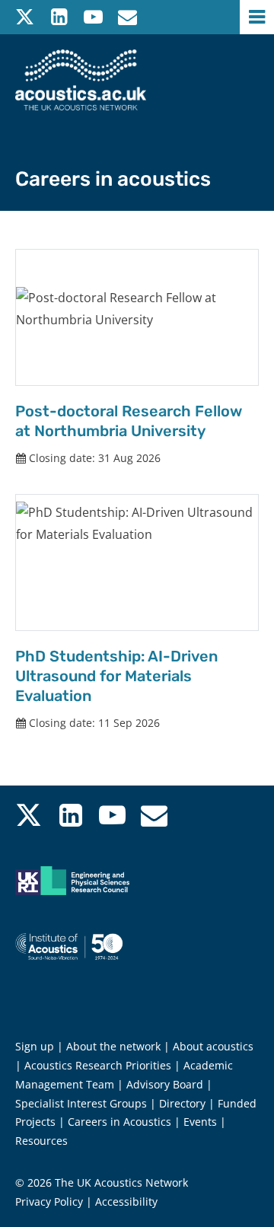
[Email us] (127, 17)
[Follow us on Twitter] (24, 17)
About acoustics (213, 1046)
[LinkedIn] (58, 17)
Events (200, 1121)
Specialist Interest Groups (81, 1103)
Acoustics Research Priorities (97, 1065)
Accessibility (126, 1201)
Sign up (34, 1046)
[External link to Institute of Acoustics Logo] (83, 965)
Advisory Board (164, 1084)
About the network (113, 1046)
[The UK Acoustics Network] (80, 79)
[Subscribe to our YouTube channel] (93, 17)
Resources (41, 1140)
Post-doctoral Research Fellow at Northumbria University (128, 421)
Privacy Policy (49, 1201)
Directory (182, 1103)
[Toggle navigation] (257, 17)
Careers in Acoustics (119, 1121)
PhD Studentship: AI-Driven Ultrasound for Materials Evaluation (116, 676)
